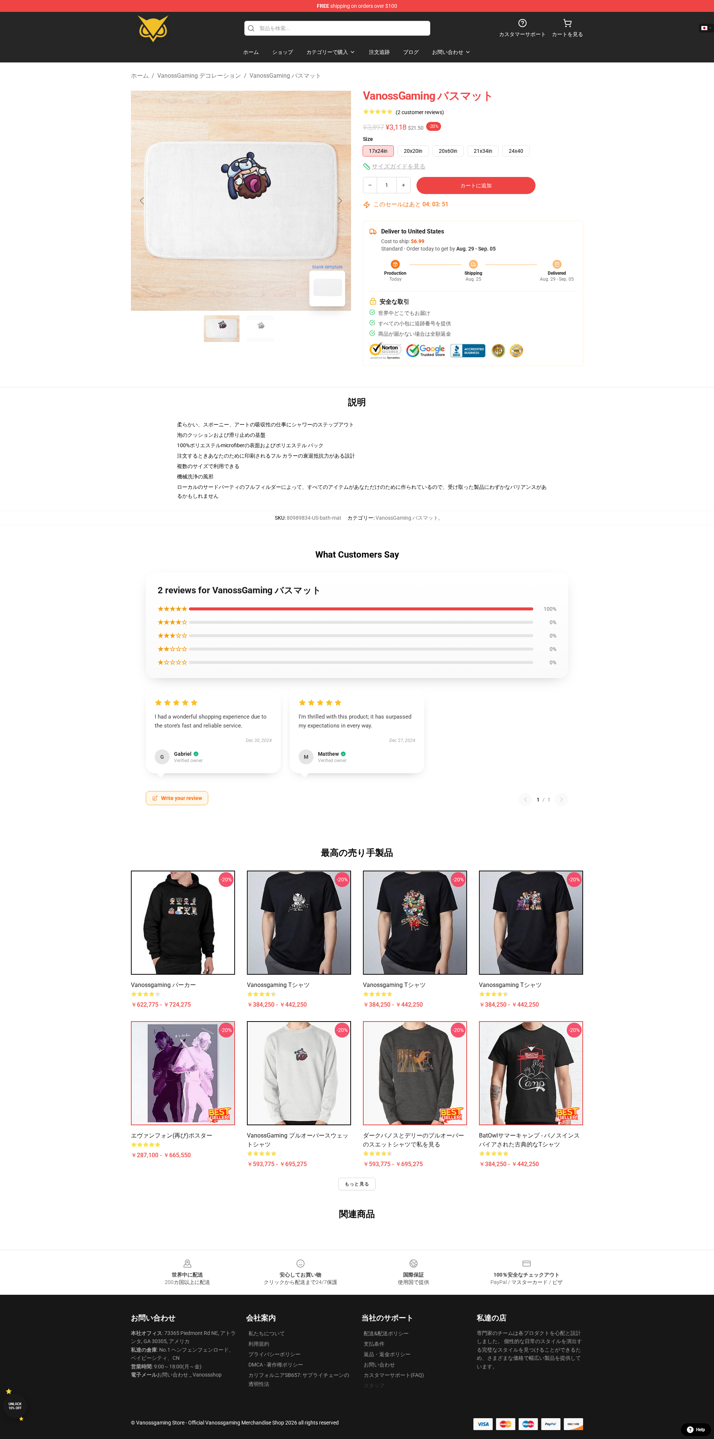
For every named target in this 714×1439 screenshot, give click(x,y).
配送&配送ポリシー (386, 1333)
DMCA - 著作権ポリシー (275, 1365)
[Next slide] (339, 201)
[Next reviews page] (561, 799)
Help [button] (700, 1429)
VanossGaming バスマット (285, 75)
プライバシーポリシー (274, 1354)
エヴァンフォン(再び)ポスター (171, 1135)
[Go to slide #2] (260, 328)
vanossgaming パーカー (163, 984)
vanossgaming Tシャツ (278, 984)
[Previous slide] (142, 201)
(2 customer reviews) (420, 112)
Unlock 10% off (15, 1406)
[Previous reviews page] (525, 799)
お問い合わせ (379, 1365)
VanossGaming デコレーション (199, 75)
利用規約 (258, 1344)
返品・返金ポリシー (387, 1354)
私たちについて (266, 1333)
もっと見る (357, 1184)
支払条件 (374, 1344)
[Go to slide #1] (221, 328)
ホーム (140, 75)
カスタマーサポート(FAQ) (394, 1375)
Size (368, 139)
